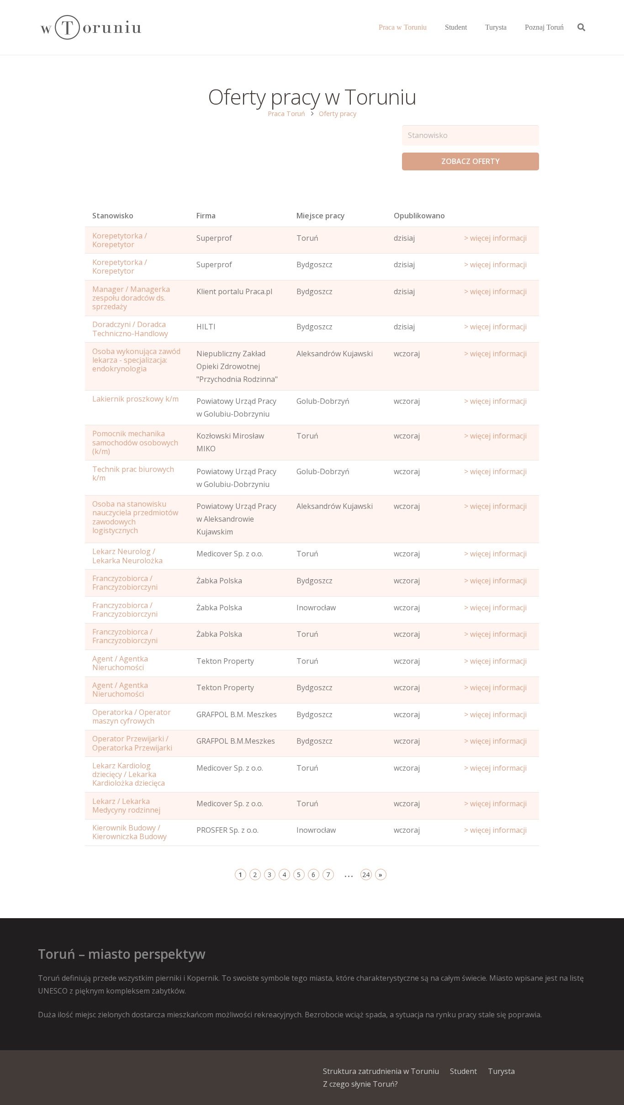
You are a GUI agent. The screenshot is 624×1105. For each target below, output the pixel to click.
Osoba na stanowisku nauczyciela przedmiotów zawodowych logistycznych (135, 517)
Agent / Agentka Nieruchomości (120, 663)
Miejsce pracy (320, 216)
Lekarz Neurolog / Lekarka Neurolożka (127, 555)
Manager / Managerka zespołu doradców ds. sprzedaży (131, 298)
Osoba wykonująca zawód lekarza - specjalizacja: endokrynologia (136, 360)
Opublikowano (419, 216)
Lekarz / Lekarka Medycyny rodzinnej (126, 805)
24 (366, 874)
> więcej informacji (495, 238)
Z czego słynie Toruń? (360, 1084)
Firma (206, 216)
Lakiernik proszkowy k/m (135, 399)
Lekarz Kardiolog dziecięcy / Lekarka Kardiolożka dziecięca (128, 774)
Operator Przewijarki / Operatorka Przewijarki (132, 743)
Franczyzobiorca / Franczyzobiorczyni (125, 582)
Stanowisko (112, 216)
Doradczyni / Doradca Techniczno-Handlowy (130, 328)
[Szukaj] (581, 27)
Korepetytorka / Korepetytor (119, 240)
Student (463, 1071)
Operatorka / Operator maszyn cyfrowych (131, 716)
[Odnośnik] (90, 28)
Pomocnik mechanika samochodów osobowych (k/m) (135, 442)
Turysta (501, 1071)
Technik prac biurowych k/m (133, 473)
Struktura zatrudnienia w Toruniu (381, 1071)
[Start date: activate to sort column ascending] (498, 218)
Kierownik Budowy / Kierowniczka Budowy (129, 832)
